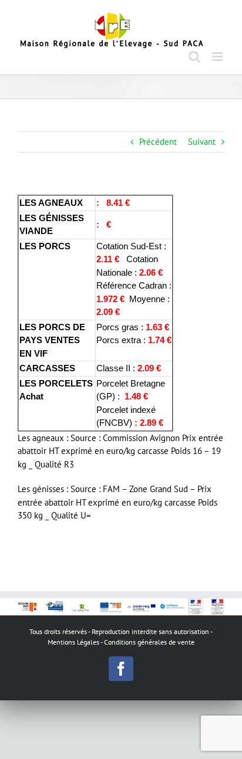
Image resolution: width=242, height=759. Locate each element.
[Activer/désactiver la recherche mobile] (194, 56)
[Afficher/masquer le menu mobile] (218, 56)
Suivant (202, 141)
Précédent (158, 141)
